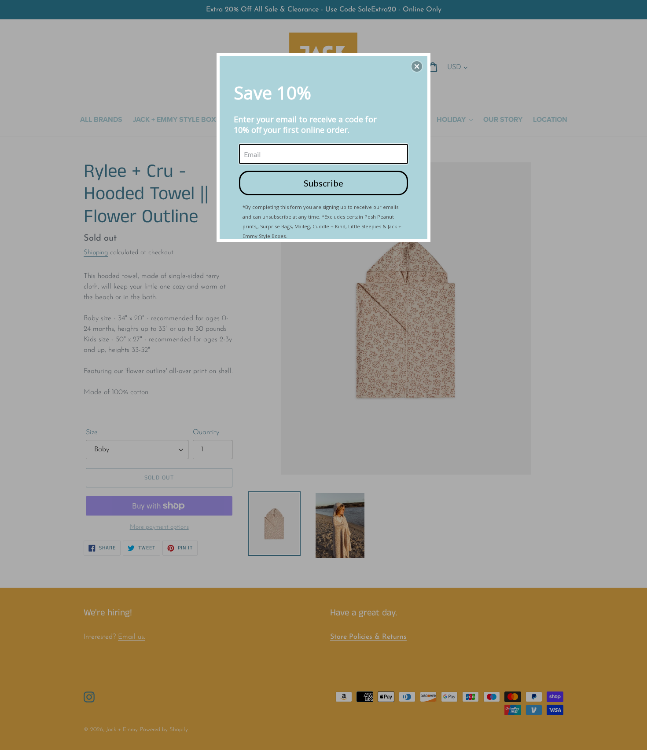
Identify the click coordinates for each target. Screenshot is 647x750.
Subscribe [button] (323, 183)
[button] (417, 66)
